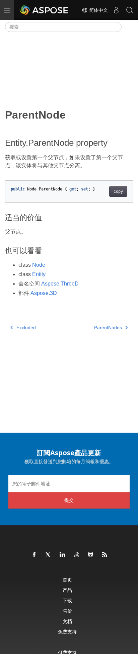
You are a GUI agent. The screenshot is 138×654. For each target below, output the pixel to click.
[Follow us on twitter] (48, 555)
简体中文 (98, 10)
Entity (39, 274)
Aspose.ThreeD (60, 284)
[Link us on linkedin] (62, 555)
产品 (67, 590)
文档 (67, 621)
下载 (67, 600)
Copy (118, 191)
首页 (67, 579)
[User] (116, 10)
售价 (67, 611)
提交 (69, 500)
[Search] (129, 10)
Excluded (26, 327)
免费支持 (67, 631)
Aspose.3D (43, 293)
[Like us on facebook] (34, 555)
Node (38, 265)
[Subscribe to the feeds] (104, 555)
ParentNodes (108, 327)
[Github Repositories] (90, 555)
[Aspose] (44, 10)
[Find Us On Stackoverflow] (76, 555)
